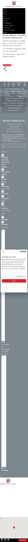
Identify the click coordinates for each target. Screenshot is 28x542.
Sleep (1, 491)
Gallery (1, 497)
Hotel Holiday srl (20, 135)
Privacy (3, 147)
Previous (5, 68)
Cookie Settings (12, 146)
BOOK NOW (7, 65)
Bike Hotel (2, 495)
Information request (4, 505)
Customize (13, 285)
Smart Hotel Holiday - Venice (14, 3)
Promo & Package (4, 501)
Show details (19, 276)
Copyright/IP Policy (22, 146)
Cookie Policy (5, 146)
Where (1, 489)
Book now (23, 540)
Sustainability (3, 499)
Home (1, 487)
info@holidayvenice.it (16, 141)
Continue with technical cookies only (14, 289)
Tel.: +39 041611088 (6, 137)
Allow (14, 280)
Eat (1, 493)
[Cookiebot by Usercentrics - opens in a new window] (20, 252)
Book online (3, 503)
